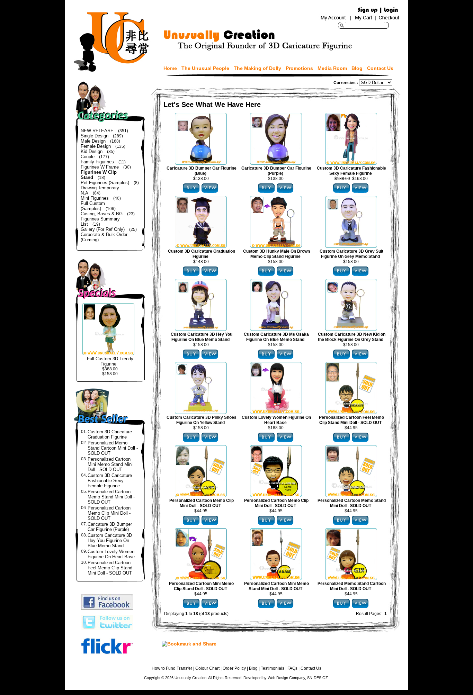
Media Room (332, 68)
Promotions (299, 68)
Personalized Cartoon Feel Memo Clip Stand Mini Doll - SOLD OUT (110, 568)
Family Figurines (97, 161)
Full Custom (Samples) (93, 206)
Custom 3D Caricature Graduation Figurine (110, 434)
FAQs (292, 668)
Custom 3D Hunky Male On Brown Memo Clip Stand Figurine (276, 254)
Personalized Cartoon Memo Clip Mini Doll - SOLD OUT (109, 513)
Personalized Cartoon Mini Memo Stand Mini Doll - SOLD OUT (110, 464)
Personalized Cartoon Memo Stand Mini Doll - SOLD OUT (111, 497)
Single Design (94, 135)
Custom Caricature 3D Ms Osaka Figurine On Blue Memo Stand (276, 337)
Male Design (93, 141)
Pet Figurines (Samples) (105, 182)
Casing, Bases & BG (102, 213)
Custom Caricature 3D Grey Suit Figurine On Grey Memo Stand (351, 254)
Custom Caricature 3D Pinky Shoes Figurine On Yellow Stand (202, 420)
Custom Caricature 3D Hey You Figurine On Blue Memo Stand (110, 540)
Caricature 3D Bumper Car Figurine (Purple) (110, 527)
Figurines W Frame (100, 167)
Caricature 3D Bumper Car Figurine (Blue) (202, 171)
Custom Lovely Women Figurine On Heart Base (111, 554)
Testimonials (272, 668)
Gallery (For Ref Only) (103, 229)
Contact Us (380, 68)
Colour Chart (207, 668)
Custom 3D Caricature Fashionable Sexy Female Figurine (110, 480)
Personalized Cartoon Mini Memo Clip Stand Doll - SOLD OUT (201, 586)
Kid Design (91, 151)
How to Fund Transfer (172, 668)
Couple (88, 156)
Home (170, 68)
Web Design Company (286, 678)
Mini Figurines (95, 198)
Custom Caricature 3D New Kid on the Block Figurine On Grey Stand (351, 337)
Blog (357, 68)
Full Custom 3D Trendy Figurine (110, 361)
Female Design (96, 146)
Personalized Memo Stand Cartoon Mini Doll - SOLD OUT (113, 448)
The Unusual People (205, 68)
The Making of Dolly (257, 68)
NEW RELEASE (97, 130)
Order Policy (234, 668)
